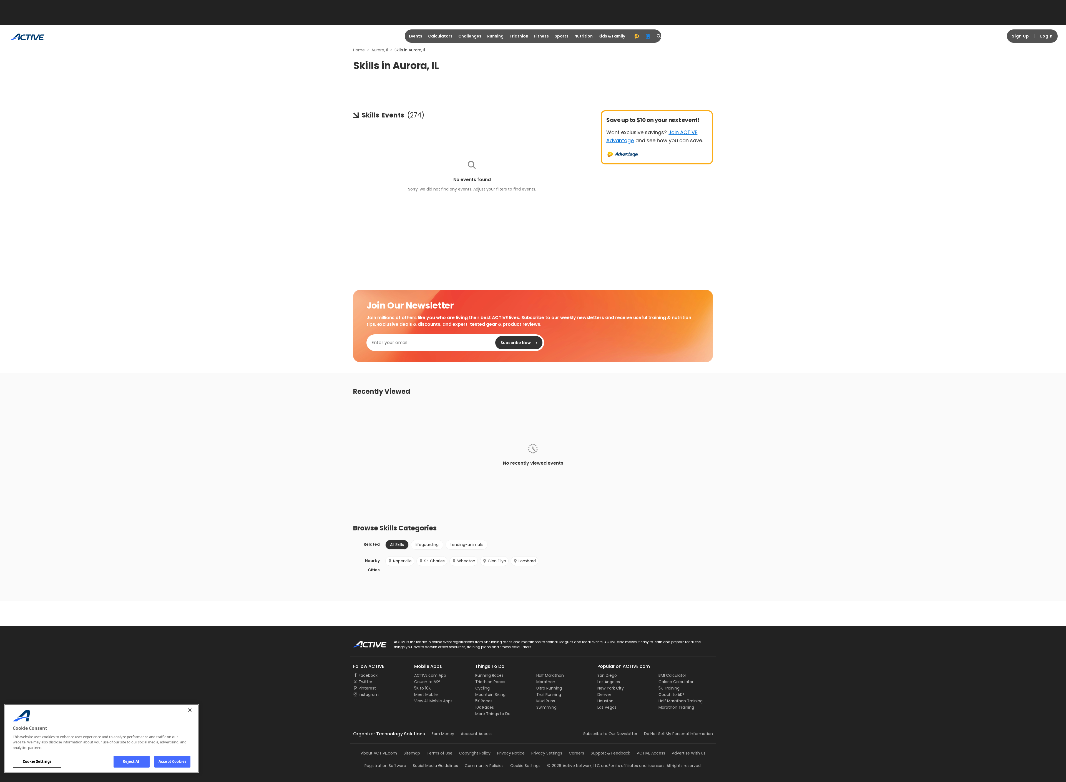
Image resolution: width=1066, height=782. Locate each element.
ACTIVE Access (651, 753)
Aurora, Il (379, 50)
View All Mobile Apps (433, 701)
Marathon (545, 682)
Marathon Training (676, 707)
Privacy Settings (546, 753)
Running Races (489, 675)
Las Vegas (607, 707)
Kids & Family (612, 36)
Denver (604, 694)
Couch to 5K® (427, 682)
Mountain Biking (490, 694)
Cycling (482, 688)
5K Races (483, 701)
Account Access (476, 733)
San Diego (607, 675)
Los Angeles (608, 682)
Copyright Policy (475, 753)
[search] (659, 36)
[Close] (190, 710)
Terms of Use (439, 753)
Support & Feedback (610, 753)
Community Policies (484, 765)
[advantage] (637, 36)
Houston (605, 701)
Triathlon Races (490, 682)
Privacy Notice (511, 753)
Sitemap (412, 753)
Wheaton (466, 561)
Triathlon (518, 36)
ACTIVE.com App (430, 675)
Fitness (541, 36)
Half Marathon (550, 675)
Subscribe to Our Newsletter (610, 733)
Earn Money (443, 733)
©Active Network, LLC (573, 765)
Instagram (369, 694)
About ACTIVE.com (379, 753)
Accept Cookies (172, 761)
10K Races (484, 707)
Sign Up (1020, 36)
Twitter (365, 682)
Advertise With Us (688, 753)
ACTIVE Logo (365, 642)
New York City (610, 688)
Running (495, 36)
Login (1046, 36)
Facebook (368, 675)
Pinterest (367, 688)
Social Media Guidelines (435, 765)
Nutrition (583, 36)
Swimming (546, 707)
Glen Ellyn (497, 561)
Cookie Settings (37, 761)
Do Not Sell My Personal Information (678, 733)
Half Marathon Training (680, 701)
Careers (576, 753)
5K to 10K (422, 688)
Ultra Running (549, 688)
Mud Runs (545, 701)
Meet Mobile (426, 694)
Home (359, 50)
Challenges (469, 36)
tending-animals (466, 544)
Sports (562, 36)
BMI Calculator (672, 675)
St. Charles (434, 561)
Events (415, 36)
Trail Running (548, 694)
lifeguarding (427, 544)
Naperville (402, 561)
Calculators (440, 36)
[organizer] (648, 36)
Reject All (131, 761)
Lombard (527, 561)
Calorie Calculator (675, 682)
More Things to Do (493, 713)
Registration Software (385, 765)
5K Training (669, 688)
